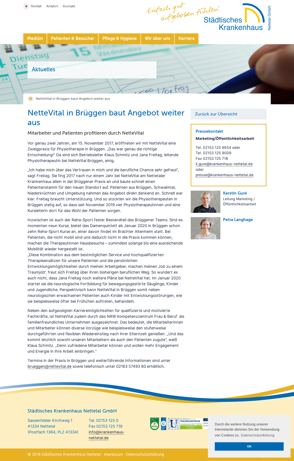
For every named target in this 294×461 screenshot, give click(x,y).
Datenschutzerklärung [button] (257, 435)
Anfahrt (52, 6)
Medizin (35, 39)
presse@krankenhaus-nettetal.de (225, 175)
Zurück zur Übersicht (216, 114)
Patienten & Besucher (72, 39)
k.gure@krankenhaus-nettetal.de (224, 164)
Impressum (113, 454)
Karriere (186, 39)
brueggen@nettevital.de (49, 366)
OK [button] (249, 446)
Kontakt (69, 6)
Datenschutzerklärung (145, 454)
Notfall (36, 6)
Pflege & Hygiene (119, 39)
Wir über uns (157, 39)
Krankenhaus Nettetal (237, 16)
